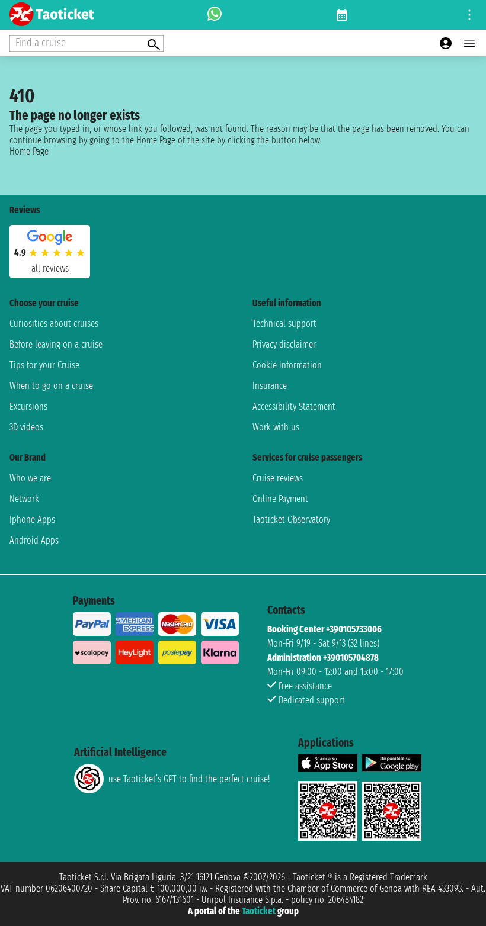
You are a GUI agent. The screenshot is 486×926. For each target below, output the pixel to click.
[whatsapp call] (214, 15)
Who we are (30, 478)
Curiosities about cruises (53, 323)
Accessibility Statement (293, 406)
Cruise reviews (277, 478)
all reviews (50, 268)
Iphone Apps (32, 519)
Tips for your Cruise (44, 365)
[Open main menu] (469, 43)
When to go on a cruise (51, 385)
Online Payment (280, 498)
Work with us (275, 427)
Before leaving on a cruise (56, 344)
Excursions (28, 406)
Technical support (284, 323)
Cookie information (287, 365)
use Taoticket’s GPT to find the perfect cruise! (189, 778)
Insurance (269, 385)
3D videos (26, 427)
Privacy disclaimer (284, 344)
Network (24, 498)
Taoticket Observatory (291, 519)
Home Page (29, 151)
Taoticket (259, 911)
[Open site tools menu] (469, 15)
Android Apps (34, 540)
